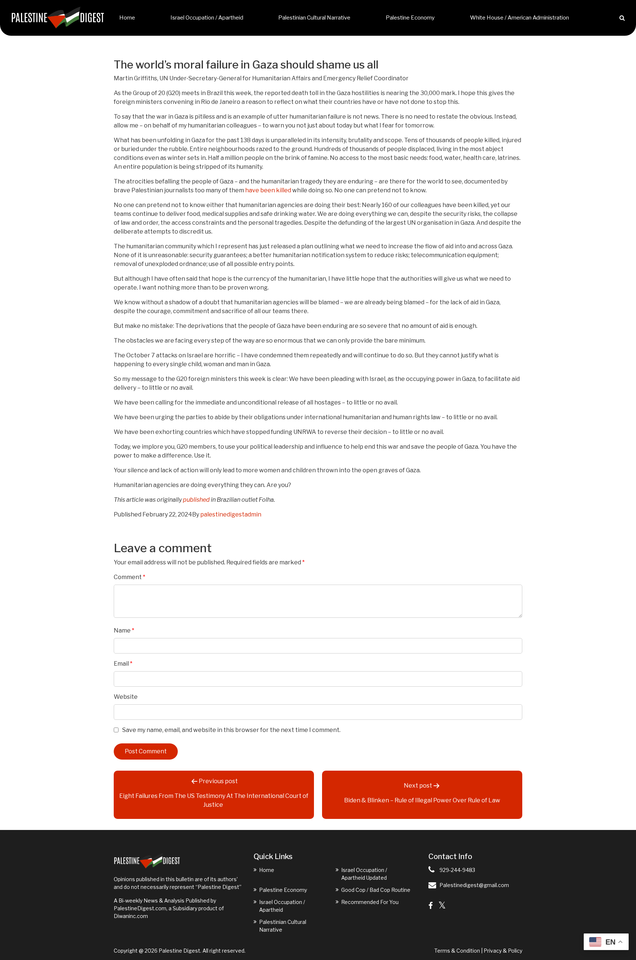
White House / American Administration (519, 17)
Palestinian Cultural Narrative (314, 17)
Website (126, 696)
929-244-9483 (457, 870)
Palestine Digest (179, 950)
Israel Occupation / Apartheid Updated (364, 874)
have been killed (268, 190)
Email (123, 663)
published (196, 499)
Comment (129, 577)
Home (127, 17)
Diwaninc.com (131, 916)
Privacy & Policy (503, 950)
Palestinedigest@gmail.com (474, 885)
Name (124, 630)
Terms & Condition (457, 950)
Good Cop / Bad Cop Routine (375, 890)
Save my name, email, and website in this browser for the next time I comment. (231, 729)
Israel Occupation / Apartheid (206, 17)
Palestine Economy (410, 17)
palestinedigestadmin (230, 514)
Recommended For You (370, 902)
